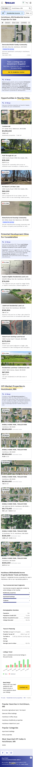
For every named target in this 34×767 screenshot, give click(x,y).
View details (16, 41)
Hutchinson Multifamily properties (12, 720)
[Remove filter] (22, 13)
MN (24, 697)
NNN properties (7, 735)
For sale (3, 697)
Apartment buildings (8, 731)
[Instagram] (11, 753)
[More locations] (29, 22)
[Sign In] (30, 3)
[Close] (31, 758)
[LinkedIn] (7, 753)
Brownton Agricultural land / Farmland (13, 710)
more (29, 55)
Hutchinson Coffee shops (9, 717)
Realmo (10, 2)
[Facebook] (3, 753)
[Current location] (2, 22)
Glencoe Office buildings (9, 713)
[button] (21, 8)
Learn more (24, 764)
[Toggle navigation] (2, 2)
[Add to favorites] (29, 27)
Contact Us (23, 687)
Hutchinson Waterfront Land (10, 723)
